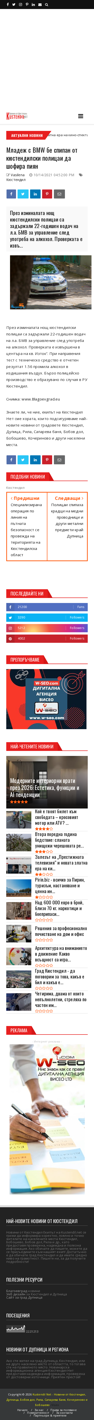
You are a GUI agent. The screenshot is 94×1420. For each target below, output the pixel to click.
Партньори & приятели (50, 1415)
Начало (22, 1409)
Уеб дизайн (15, 1294)
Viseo (55, 1405)
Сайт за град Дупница (24, 1297)
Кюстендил (16, 179)
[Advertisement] (47, 58)
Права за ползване (63, 1409)
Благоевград (16, 1291)
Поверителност (38, 1412)
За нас (39, 1409)
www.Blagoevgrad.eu (41, 398)
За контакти (64, 1412)
